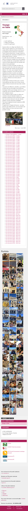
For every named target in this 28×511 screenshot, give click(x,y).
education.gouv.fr (6, 478)
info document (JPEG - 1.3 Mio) (13, 142)
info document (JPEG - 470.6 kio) (13, 221)
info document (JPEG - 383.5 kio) (13, 227)
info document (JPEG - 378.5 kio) (13, 224)
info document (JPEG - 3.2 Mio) (13, 159)
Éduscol (4, 490)
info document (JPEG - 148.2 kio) (13, 207)
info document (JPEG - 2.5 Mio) (13, 169)
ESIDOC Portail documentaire (14, 447)
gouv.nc (4, 482)
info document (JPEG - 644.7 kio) (13, 220)
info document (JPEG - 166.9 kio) (13, 203)
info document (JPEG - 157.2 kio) (13, 204)
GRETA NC (5, 495)
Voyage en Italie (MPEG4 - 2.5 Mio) (13, 134)
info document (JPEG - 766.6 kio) (13, 210)
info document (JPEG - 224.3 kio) (13, 206)
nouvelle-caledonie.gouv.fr (8, 487)
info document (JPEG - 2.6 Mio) (13, 143)
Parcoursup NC (11, 459)
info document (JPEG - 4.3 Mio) (13, 175)
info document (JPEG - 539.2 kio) (13, 215)
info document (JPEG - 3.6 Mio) (13, 151)
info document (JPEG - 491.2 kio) (13, 230)
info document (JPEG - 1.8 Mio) (13, 137)
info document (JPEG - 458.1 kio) (13, 236)
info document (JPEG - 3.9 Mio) (13, 181)
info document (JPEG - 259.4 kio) (13, 201)
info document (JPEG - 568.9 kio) (13, 229)
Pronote (9, 443)
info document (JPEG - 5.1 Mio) (13, 171)
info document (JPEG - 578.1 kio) (13, 195)
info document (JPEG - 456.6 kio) (13, 233)
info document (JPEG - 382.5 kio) (13, 232)
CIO (3, 492)
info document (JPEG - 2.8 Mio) (13, 146)
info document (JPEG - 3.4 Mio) (13, 180)
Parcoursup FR (11, 456)
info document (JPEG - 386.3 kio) (13, 238)
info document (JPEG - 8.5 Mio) (13, 189)
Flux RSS (9, 508)
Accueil (7, 16)
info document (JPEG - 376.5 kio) (13, 212)
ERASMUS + (12, 16)
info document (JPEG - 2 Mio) (12, 185)
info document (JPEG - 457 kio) (12, 214)
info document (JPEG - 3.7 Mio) (13, 148)
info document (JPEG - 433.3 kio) (13, 226)
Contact (9, 506)
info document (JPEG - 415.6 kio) (13, 200)
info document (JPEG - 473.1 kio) (13, 197)
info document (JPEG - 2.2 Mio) (13, 165)
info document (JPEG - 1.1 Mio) (13, 140)
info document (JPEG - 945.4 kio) (13, 209)
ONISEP (4, 493)
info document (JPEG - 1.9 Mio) (13, 136)
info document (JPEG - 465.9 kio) (13, 235)
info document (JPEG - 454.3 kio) (13, 223)
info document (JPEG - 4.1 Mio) (13, 155)
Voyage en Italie (5, 423)
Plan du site (18, 506)
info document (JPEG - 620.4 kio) (13, 194)
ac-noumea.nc (5, 473)
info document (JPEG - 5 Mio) (12, 177)
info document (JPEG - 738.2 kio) (13, 217)
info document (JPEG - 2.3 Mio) (13, 152)
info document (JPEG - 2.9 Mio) (13, 139)
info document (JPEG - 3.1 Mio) (13, 145)
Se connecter (19, 508)
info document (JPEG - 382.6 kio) (13, 198)
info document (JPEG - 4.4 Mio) (13, 149)
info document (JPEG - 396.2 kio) (13, 241)
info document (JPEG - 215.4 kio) (13, 240)
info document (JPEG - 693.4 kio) (13, 218)
